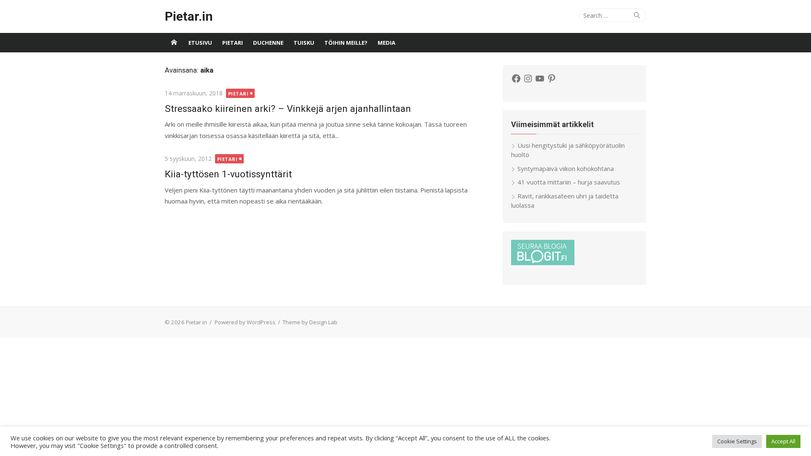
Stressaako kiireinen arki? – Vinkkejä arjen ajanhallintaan (288, 108)
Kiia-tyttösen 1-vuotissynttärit (228, 173)
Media (386, 42)
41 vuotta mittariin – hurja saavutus (568, 182)
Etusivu (200, 42)
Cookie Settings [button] (737, 441)
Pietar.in (189, 16)
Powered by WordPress (245, 322)
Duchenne (268, 42)
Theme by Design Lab (310, 322)
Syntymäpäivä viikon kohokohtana (565, 168)
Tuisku (304, 42)
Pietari (232, 42)
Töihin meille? (345, 42)
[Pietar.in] (174, 42)
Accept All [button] (783, 441)
